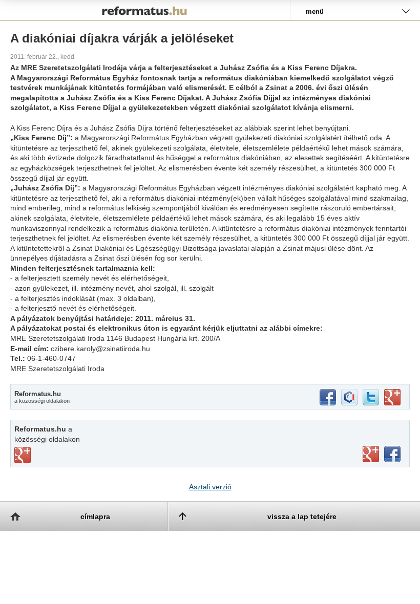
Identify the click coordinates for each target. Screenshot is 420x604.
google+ (392, 397)
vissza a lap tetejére (302, 516)
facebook (328, 397)
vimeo (22, 455)
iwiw (349, 397)
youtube (371, 454)
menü (315, 11)
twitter (371, 397)
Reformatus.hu (145, 10)
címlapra (95, 516)
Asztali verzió (210, 487)
